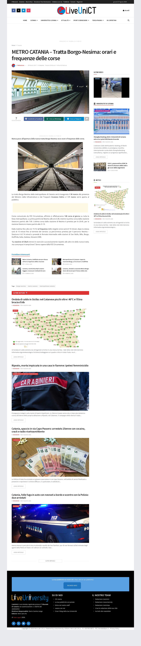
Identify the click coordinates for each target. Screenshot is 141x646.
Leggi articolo (19, 357)
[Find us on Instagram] (28, 10)
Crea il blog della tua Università (66, 611)
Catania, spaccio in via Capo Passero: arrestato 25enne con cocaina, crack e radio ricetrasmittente (48, 430)
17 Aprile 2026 (28, 264)
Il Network (15, 2)
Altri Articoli (50, 561)
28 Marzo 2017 (32, 65)
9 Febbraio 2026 (68, 273)
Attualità (65, 20)
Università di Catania (48, 20)
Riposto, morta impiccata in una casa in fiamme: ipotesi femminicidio (50, 365)
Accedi (126, 10)
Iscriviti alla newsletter (103, 611)
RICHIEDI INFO (72, 586)
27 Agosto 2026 (26, 305)
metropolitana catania (47, 286)
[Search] (128, 20)
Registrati (79, 2)
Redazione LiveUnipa (102, 605)
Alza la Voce (29, 2)
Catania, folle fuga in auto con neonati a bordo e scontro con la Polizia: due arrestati (50, 496)
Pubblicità (66, 2)
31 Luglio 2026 (113, 170)
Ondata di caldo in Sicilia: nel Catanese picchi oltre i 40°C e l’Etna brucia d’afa (47, 301)
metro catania (32, 286)
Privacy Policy (114, 629)
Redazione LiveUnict (102, 599)
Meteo (15, 310)
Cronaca (16, 440)
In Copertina (111, 20)
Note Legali (17, 617)
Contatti (72, 2)
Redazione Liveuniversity (103, 602)
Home (25, 20)
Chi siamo (58, 599)
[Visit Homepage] (76, 10)
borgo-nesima (21, 286)
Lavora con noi (60, 608)
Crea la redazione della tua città (106, 608)
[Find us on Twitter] (19, 10)
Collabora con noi (57, 2)
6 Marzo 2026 (68, 264)
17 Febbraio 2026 (29, 273)
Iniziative (21, 2)
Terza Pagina (97, 20)
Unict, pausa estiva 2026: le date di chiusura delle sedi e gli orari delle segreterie (117, 165)
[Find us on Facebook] (14, 10)
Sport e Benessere (80, 20)
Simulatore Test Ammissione (42, 2)
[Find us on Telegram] (23, 10)
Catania (33, 20)
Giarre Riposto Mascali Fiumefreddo (25, 374)
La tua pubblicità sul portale (65, 602)
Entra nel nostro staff (62, 605)
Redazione (21, 65)
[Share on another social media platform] (87, 119)
